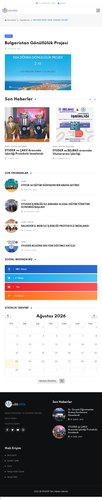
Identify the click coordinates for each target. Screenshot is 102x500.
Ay (62, 381)
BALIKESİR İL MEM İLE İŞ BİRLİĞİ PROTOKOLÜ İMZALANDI (55, 226)
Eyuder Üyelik (13, 461)
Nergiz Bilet (12, 477)
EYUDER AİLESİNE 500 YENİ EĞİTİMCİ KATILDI (48, 246)
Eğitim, (36, 147)
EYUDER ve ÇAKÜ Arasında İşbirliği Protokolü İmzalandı (82, 430)
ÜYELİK (63, 3)
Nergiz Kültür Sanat (15, 472)
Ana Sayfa (11, 20)
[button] (90, 99)
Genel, (30, 147)
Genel (24, 181)
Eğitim (30, 222)
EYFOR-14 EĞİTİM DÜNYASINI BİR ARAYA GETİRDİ (50, 185)
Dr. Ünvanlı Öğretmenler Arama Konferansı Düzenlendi (81, 412)
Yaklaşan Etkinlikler (47, 381)
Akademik (44, 147)
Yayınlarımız (24, 20)
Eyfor (9, 466)
